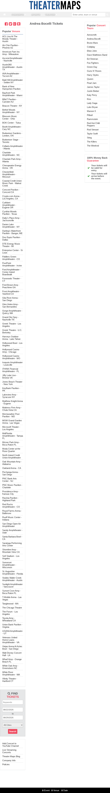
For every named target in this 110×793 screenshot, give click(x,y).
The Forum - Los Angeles (10, 612)
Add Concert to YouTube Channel (10, 744)
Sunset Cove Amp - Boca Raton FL (11, 591)
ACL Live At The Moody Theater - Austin (10, 38)
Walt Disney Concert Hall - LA (11, 654)
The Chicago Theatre (12, 607)
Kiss (89, 99)
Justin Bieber (93, 91)
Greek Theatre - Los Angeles (11, 324)
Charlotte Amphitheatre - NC (11, 153)
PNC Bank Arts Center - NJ (9, 479)
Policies (6, 764)
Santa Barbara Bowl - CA (12, 537)
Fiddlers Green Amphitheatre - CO (11, 257)
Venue (56, 790)
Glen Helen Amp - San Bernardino (10, 305)
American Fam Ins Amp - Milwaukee (11, 52)
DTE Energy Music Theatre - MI (11, 245)
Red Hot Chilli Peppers (93, 124)
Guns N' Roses (94, 71)
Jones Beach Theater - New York (12, 383)
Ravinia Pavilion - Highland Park (10, 499)
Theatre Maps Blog (11, 756)
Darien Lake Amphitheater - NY (11, 225)
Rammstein (92, 119)
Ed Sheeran (92, 59)
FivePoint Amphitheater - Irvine (12, 264)
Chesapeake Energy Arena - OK (11, 166)
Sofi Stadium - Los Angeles (10, 557)
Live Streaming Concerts (9, 751)
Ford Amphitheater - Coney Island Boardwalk (11, 272)
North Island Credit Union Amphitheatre (11, 456)
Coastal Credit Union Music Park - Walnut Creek (12, 183)
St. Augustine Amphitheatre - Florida (12, 572)
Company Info (8, 760)
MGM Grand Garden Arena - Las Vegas (12, 421)
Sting (89, 137)
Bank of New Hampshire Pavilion (11, 87)
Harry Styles (93, 75)
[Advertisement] (55, 783)
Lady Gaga (92, 103)
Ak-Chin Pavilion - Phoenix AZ (10, 46)
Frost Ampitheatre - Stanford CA (11, 292)
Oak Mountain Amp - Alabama (12, 462)
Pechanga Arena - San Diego (10, 473)
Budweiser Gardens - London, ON (12, 134)
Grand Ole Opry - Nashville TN (10, 318)
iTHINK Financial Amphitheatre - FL (10, 370)
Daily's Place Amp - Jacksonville (11, 219)
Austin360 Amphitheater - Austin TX (12, 67)
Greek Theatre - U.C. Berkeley (12, 331)
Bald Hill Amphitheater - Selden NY (12, 81)
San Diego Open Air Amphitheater (11, 524)
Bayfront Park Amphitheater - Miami (12, 94)
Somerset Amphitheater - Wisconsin (9, 565)
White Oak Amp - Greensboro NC (10, 666)
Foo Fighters (93, 63)
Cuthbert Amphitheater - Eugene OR (9, 205)
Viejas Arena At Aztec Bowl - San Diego (12, 647)
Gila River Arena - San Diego (10, 299)
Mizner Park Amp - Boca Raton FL (11, 443)
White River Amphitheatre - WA (11, 673)
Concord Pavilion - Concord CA (10, 190)
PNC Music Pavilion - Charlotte (12, 486)
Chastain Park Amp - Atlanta (12, 160)
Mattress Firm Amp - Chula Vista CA (12, 408)
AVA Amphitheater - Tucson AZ (11, 74)
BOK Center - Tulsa (11, 122)
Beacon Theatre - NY (12, 106)
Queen (90, 79)
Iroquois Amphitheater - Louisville (12, 363)
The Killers (92, 141)
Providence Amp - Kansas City (10, 492)
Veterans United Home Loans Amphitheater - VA (10, 640)
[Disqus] (55, 67)
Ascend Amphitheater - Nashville (12, 59)
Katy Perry (92, 95)
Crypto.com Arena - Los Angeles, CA (11, 197)
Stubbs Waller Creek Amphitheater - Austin (12, 579)
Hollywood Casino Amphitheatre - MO (11, 357)
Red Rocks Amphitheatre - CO (11, 505)
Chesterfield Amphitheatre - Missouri (9, 174)
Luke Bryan (92, 107)
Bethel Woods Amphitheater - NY (11, 111)
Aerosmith (92, 35)
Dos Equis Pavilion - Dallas (11, 238)
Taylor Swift (92, 133)
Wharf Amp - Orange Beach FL (12, 660)
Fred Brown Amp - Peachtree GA (10, 286)
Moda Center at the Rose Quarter (11, 449)
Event (47, 790)
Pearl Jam (92, 83)
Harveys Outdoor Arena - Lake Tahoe (11, 337)
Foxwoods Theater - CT (11, 279)
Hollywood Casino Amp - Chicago (10, 350)
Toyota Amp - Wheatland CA (9, 619)
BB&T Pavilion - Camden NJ (9, 100)
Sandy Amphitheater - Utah (12, 531)
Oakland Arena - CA (11, 468)
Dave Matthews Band (97, 55)
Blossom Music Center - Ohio (9, 117)
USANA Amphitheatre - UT (12, 632)
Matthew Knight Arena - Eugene (12, 402)
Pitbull (90, 115)
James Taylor (93, 87)
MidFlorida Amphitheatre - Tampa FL (12, 435)
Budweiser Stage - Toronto (10, 140)
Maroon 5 (91, 111)
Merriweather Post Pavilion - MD (10, 415)
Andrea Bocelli (93, 39)
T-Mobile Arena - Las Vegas (12, 598)
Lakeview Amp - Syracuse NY (9, 395)
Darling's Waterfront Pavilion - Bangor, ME (12, 232)
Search (12, 731)
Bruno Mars (92, 43)
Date (65, 790)
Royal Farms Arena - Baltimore (12, 512)
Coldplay (91, 47)
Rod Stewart (93, 129)
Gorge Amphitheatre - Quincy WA (12, 312)
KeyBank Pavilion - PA (11, 389)
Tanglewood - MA (10, 603)
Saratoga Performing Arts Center (12, 544)
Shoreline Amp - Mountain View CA (11, 550)
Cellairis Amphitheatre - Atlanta (12, 147)
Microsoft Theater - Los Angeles (11, 428)
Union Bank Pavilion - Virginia (12, 625)
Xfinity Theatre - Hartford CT (9, 679)
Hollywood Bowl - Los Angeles (12, 344)
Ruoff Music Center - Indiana (12, 518)
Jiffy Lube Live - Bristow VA (9, 376)
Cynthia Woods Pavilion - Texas (9, 212)
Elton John (92, 51)
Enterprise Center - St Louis (12, 251)
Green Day (92, 67)
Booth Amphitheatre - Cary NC (12, 127)
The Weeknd (93, 145)
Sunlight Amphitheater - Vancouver (12, 585)
